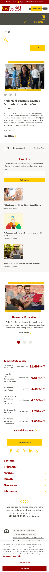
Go (38, 47)
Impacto (9, 479)
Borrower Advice (21, 148)
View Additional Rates (23, 430)
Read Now (10, 136)
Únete (8, 2)
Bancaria (9, 461)
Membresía (10, 485)
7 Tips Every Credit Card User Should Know (22, 205)
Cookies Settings (25, 562)
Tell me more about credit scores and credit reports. (23, 234)
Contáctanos (24, 442)
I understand (24, 568)
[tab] (18, 342)
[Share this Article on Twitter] (5, 94)
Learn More (24, 332)
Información (11, 491)
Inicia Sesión (37, 8)
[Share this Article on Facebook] (15, 95)
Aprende (9, 473)
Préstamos (10, 467)
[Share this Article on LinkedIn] (11, 94)
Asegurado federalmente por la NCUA (28, 537)
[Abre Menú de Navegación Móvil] (45, 8)
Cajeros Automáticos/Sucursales (31, 2)
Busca (15, 2)
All (8, 148)
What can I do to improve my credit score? (22, 263)
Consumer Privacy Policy (12, 556)
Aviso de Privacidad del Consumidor (27, 541)
